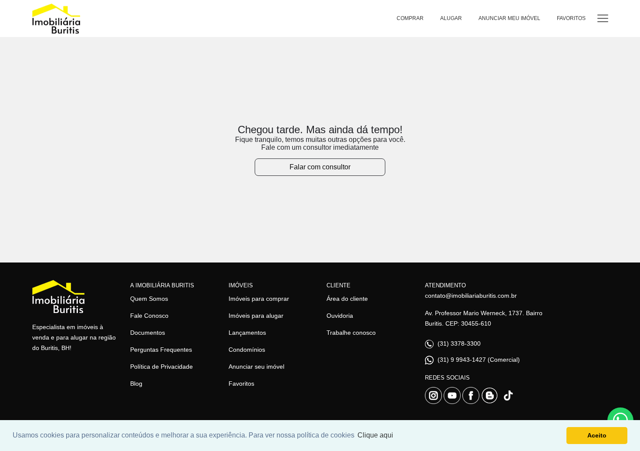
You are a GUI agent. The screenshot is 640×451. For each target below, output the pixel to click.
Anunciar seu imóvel (256, 366)
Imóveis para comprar (259, 298)
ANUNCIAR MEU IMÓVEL (509, 18)
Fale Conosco (149, 315)
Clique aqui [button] (375, 435)
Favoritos (241, 383)
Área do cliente (347, 298)
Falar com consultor (320, 167)
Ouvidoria (340, 315)
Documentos (147, 332)
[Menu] (602, 18)
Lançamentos (247, 332)
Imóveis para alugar (256, 315)
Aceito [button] (596, 435)
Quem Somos (149, 298)
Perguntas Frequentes (161, 349)
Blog (136, 383)
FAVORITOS (571, 18)
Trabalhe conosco (351, 332)
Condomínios (247, 349)
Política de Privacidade (161, 366)
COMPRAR (410, 18)
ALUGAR (451, 18)
